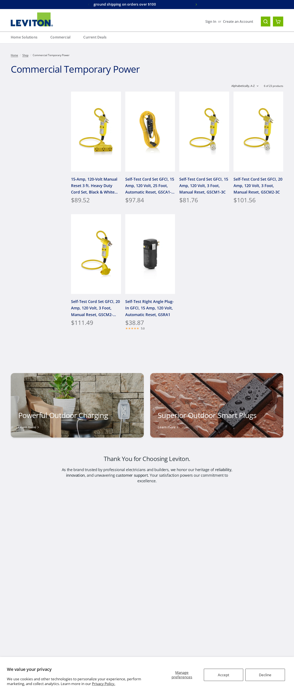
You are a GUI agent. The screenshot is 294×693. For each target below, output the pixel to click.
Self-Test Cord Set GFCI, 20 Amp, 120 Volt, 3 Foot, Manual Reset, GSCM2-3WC (95, 308)
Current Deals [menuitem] (95, 37)
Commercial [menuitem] (60, 37)
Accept (223, 674)
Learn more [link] (27, 427)
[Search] (265, 21)
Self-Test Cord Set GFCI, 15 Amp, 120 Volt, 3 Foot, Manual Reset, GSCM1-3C (203, 186)
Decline (265, 674)
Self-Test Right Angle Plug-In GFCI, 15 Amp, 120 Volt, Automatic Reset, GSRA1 (149, 308)
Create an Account (238, 21)
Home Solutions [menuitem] (24, 37)
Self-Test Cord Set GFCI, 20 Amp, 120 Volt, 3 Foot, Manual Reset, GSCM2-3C (258, 186)
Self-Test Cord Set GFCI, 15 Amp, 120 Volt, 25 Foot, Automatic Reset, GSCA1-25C (149, 186)
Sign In (210, 21)
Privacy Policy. (103, 683)
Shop (25, 55)
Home (14, 55)
